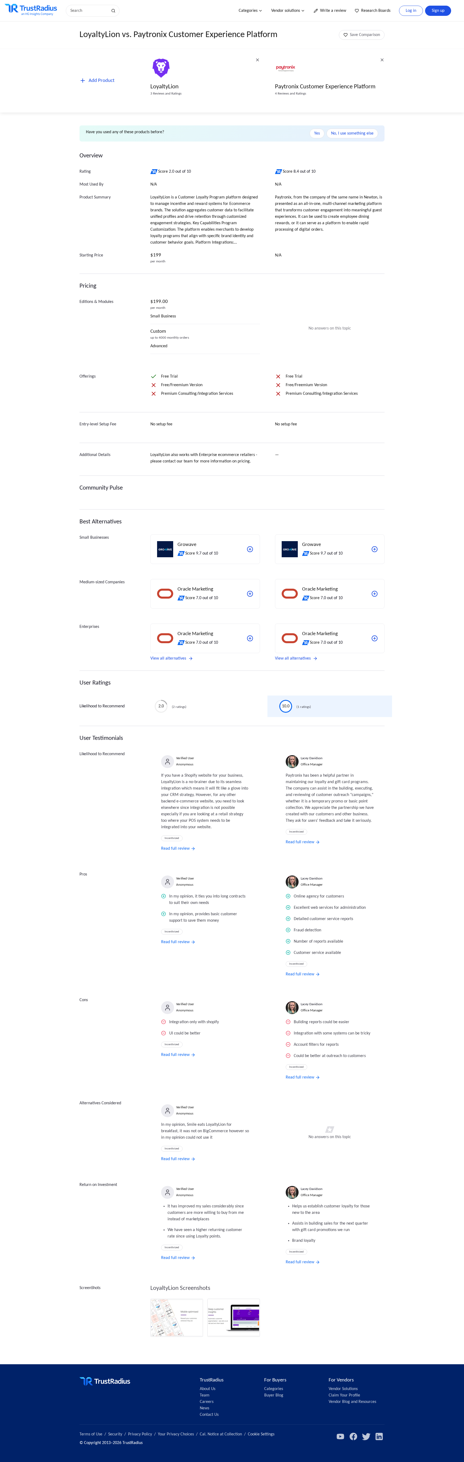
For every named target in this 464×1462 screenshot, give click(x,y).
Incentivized (172, 838)
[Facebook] (353, 1436)
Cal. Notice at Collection (221, 1434)
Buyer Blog (273, 1395)
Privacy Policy (140, 1434)
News (204, 1408)
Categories (248, 11)
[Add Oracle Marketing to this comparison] (250, 594)
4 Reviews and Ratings (290, 93)
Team (204, 1395)
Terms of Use (90, 1434)
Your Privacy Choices (176, 1434)
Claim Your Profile (344, 1395)
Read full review (175, 848)
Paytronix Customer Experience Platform (325, 87)
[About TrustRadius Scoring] (154, 171)
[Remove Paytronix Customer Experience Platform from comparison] (382, 59)
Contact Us (209, 1415)
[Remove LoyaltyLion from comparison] (257, 59)
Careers (206, 1402)
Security (115, 1434)
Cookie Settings (261, 1434)
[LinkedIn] (379, 1436)
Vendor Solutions (343, 1389)
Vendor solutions (285, 11)
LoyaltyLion (164, 87)
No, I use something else (352, 133)
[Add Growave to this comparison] (250, 549)
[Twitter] (366, 1436)
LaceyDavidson (311, 758)
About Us (207, 1389)
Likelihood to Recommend (102, 706)
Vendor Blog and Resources (352, 1402)
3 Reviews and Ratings (166, 93)
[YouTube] (340, 1436)
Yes (317, 133)
